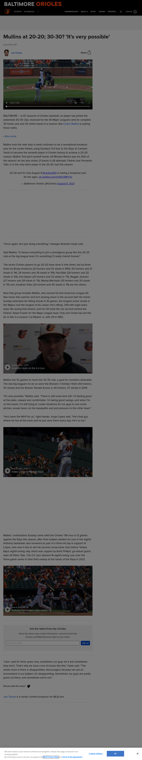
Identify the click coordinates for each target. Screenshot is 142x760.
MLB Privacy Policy (51, 757)
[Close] (138, 753)
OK (115, 753)
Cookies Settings (95, 753)
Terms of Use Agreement (72, 757)
